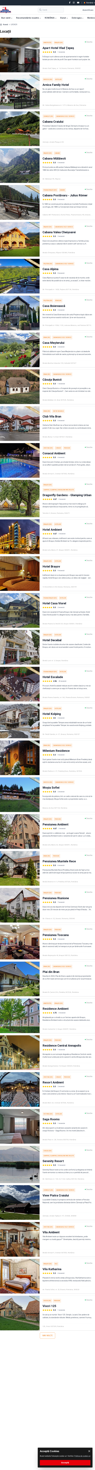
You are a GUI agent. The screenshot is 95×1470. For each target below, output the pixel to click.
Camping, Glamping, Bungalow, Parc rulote (59, 489)
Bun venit (6, 18)
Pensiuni (58, 300)
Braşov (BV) (59, 42)
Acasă (5, 24)
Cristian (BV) (48, 448)
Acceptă (65, 1462)
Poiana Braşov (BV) (50, 190)
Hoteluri (58, 79)
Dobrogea (77, 18)
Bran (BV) (47, 337)
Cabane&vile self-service (65, 116)
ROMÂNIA (50, 18)
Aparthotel (48, 42)
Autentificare (88, 10)
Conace (58, 448)
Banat (63, 18)
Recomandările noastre (27, 18)
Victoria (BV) (48, 1114)
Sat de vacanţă (58, 411)
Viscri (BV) (47, 1300)
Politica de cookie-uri (82, 1456)
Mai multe (47, 1335)
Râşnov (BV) (48, 153)
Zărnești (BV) (48, 116)
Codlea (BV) (48, 1150)
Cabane (57, 153)
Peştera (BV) (48, 263)
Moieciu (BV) (48, 79)
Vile (56, 1263)
